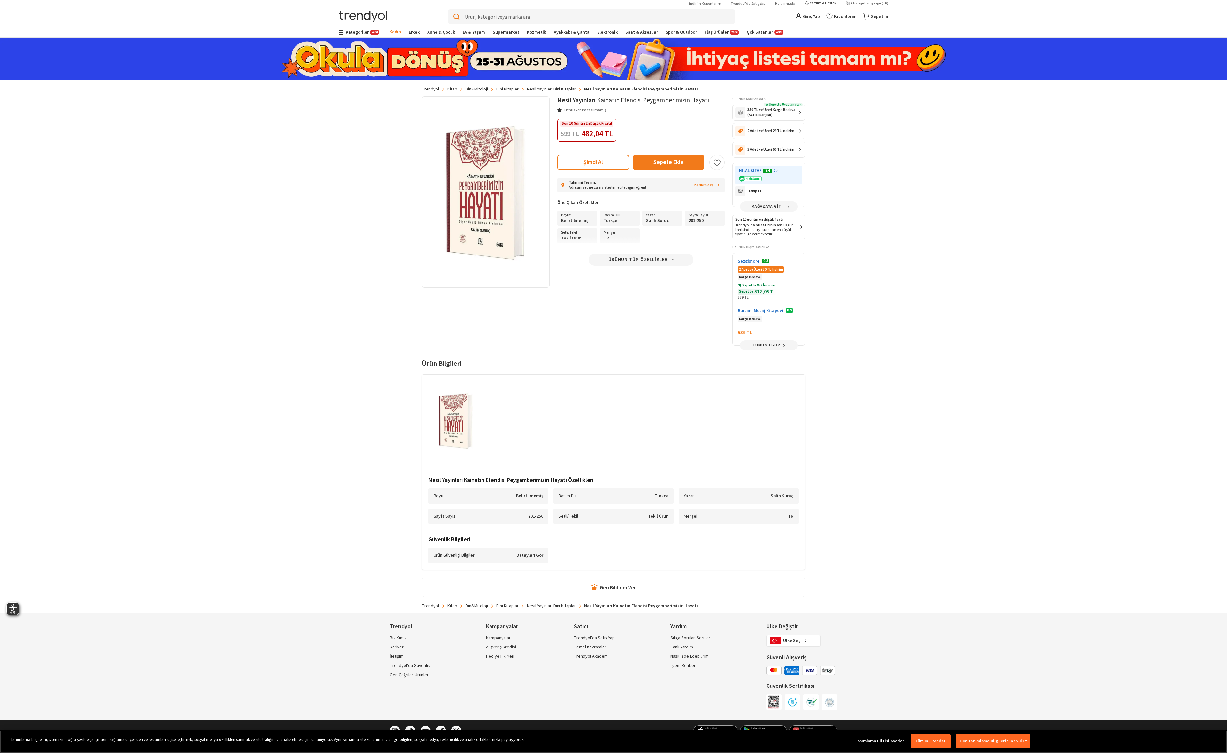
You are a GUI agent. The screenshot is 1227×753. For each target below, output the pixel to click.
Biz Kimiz (398, 638)
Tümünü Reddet (930, 741)
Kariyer (397, 647)
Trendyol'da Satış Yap (748, 3)
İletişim (397, 656)
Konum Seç (704, 185)
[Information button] (776, 171)
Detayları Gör (529, 556)
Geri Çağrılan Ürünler (409, 675)
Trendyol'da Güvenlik (410, 666)
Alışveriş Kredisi (501, 647)
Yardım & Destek (823, 3)
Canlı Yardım (681, 647)
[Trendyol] (363, 16)
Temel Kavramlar (590, 647)
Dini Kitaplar (507, 89)
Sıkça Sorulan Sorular (690, 638)
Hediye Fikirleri (500, 656)
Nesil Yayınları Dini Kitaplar (551, 89)
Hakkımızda (785, 3)
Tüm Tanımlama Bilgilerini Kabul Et (993, 741)
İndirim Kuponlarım (705, 3)
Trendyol (430, 89)
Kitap (452, 89)
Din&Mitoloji (477, 89)
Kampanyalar (498, 638)
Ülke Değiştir (782, 627)
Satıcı (581, 627)
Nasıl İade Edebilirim (689, 656)
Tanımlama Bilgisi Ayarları (880, 741)
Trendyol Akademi (591, 656)
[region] (613, 741)
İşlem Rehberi (683, 666)
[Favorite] (717, 162)
